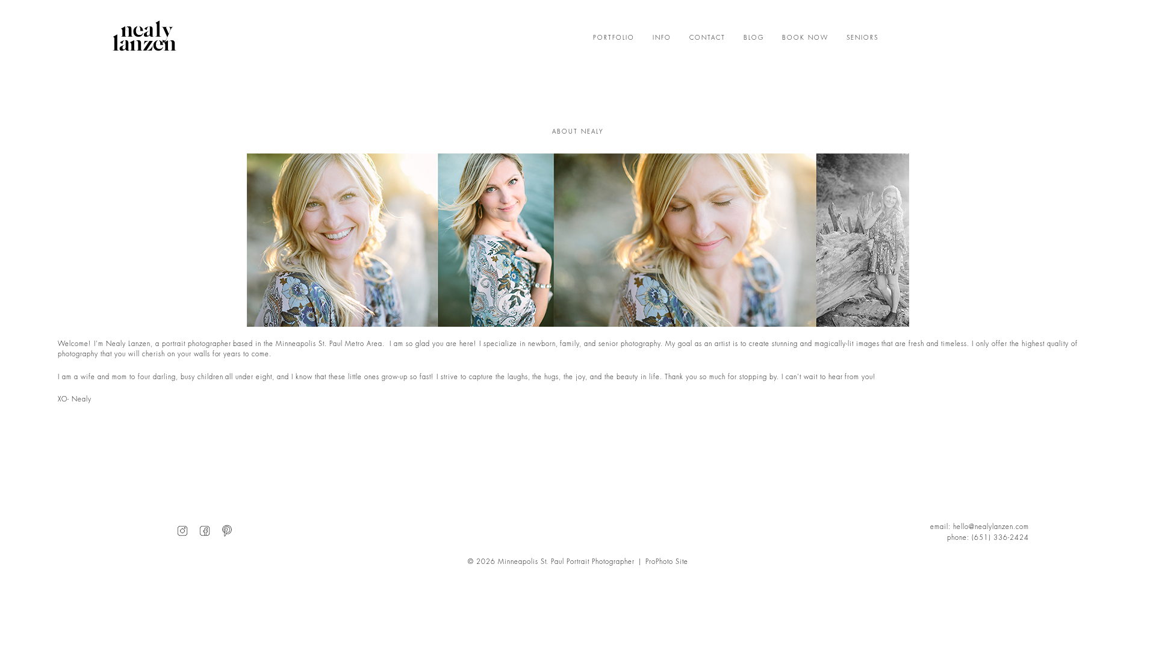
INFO (662, 38)
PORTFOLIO (614, 38)
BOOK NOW (805, 38)
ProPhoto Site (666, 562)
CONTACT (707, 38)
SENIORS (862, 38)
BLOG (754, 38)
